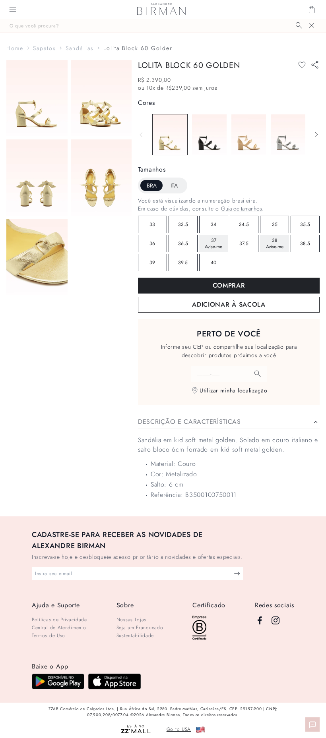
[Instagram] (275, 620)
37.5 (243, 243)
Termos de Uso (48, 635)
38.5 (305, 243)
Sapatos (44, 48)
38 (274, 243)
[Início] (161, 9)
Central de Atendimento (59, 627)
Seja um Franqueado (139, 627)
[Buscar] (299, 25)
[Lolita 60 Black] (209, 134)
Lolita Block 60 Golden (138, 48)
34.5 (244, 224)
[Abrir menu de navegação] (12, 9)
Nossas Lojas (131, 619)
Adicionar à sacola (229, 304)
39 (152, 262)
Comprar (229, 285)
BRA (152, 185)
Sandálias (80, 48)
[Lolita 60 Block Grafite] (288, 134)
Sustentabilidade (135, 635)
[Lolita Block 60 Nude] (248, 134)
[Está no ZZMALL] (136, 729)
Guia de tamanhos (241, 209)
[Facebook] (259, 620)
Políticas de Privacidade (59, 619)
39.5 (183, 262)
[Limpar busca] (311, 25)
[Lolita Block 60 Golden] (170, 134)
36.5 (183, 243)
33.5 (183, 224)
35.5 (305, 224)
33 (152, 224)
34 (213, 224)
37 (213, 243)
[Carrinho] (311, 9)
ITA (174, 185)
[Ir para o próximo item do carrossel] (316, 134)
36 (152, 243)
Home (14, 48)
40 (213, 262)
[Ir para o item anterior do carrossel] (141, 134)
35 (274, 224)
